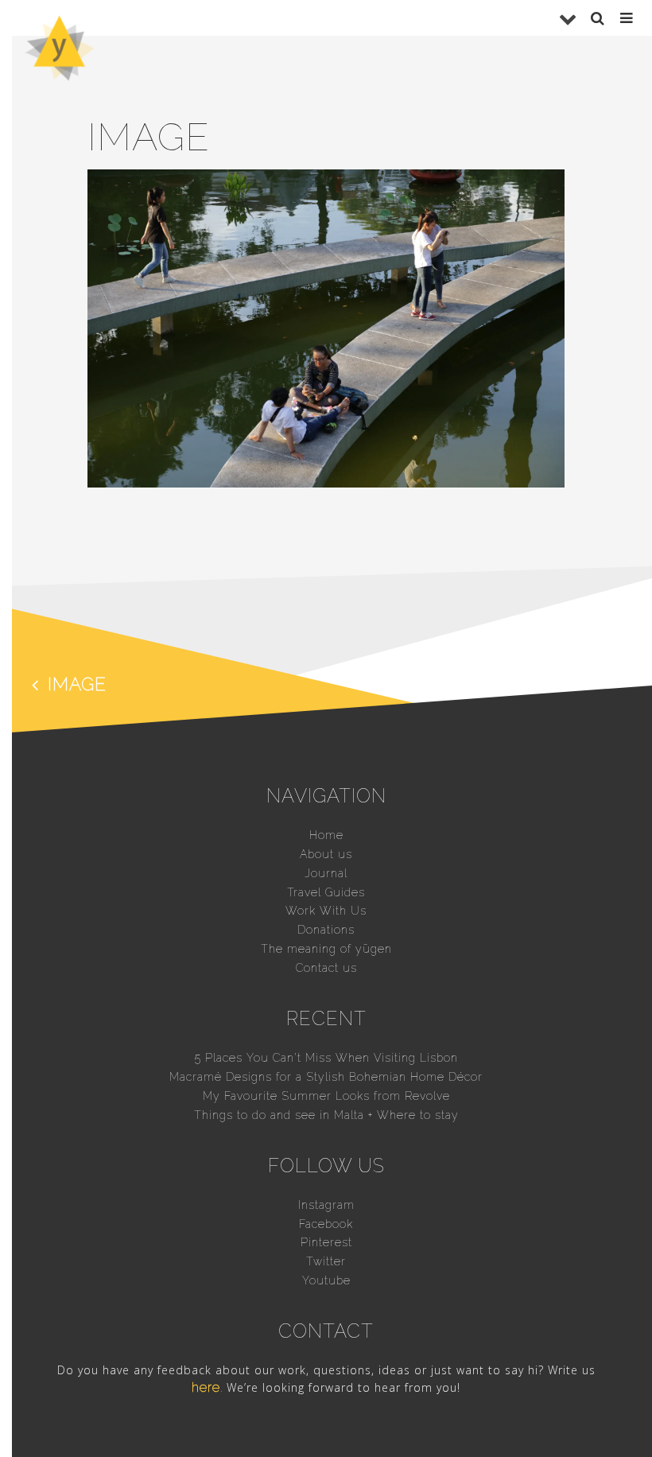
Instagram (326, 1205)
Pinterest (326, 1242)
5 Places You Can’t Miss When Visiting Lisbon (326, 1057)
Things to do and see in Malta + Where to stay (326, 1115)
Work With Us (326, 910)
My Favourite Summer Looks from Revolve (326, 1096)
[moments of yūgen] (59, 75)
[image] (326, 483)
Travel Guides (326, 892)
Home (326, 835)
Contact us (326, 968)
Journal (326, 873)
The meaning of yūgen (326, 948)
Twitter (326, 1261)
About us (326, 854)
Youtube (326, 1280)
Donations (326, 929)
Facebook (326, 1224)
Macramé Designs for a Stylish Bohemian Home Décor (326, 1076)
